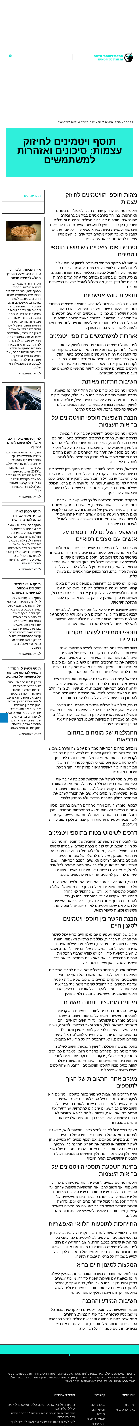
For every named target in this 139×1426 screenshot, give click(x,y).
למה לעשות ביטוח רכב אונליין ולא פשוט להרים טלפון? (24, 443)
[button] (70, 57)
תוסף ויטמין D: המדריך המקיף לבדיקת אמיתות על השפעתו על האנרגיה (23, 673)
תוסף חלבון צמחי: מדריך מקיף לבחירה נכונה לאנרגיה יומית (26, 516)
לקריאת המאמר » (30, 373)
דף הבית (128, 122)
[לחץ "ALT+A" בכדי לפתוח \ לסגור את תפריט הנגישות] (4, 718)
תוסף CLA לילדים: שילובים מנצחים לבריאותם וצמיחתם (26, 588)
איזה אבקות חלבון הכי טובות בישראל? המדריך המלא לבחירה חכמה (23, 274)
